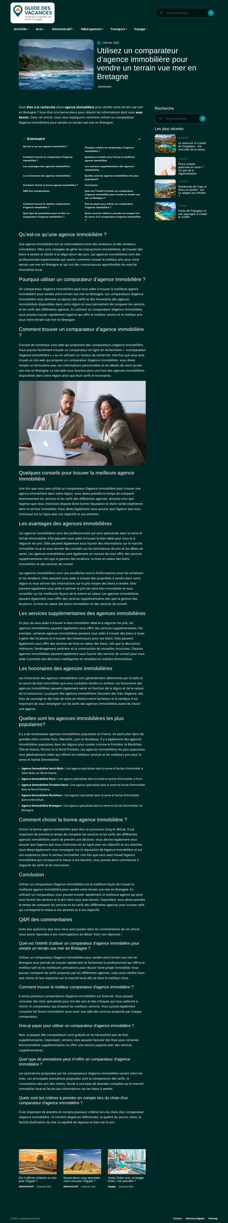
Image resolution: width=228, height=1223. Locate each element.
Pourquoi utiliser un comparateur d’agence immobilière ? (109, 149)
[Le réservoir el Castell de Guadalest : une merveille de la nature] (165, 143)
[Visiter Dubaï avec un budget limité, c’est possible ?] (127, 1161)
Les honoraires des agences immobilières (47, 175)
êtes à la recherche (41, 107)
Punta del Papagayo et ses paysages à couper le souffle (192, 214)
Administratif (26, 1186)
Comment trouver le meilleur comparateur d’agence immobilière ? (46, 205)
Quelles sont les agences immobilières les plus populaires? (112, 177)
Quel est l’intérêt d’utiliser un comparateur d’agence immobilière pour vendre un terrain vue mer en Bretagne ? (112, 194)
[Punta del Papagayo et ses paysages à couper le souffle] (165, 211)
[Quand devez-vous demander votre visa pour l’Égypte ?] (82, 1161)
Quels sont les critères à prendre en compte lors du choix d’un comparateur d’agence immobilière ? (113, 217)
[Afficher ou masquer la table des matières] (93, 139)
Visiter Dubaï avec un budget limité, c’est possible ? (126, 1179)
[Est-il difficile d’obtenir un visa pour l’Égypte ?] (38, 1161)
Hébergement (105, 87)
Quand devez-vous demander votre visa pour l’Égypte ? (81, 1179)
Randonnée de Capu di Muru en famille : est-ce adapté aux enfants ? (192, 191)
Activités (183, 137)
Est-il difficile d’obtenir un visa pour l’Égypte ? (37, 1179)
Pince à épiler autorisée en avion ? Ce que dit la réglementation (190, 168)
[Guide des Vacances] (33, 13)
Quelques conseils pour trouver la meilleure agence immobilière (110, 159)
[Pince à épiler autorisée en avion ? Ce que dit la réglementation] (165, 166)
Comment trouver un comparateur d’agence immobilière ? (48, 159)
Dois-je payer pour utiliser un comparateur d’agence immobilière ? (109, 205)
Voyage (112, 1186)
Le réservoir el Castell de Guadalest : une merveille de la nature (192, 146)
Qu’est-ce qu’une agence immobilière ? (45, 146)
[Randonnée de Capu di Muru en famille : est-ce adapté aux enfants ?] (165, 188)
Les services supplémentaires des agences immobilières (109, 168)
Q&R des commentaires (36, 191)
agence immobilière (79, 107)
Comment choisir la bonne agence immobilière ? (50, 185)
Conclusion (91, 185)
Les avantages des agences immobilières (46, 166)
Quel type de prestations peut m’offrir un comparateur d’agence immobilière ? (46, 215)
